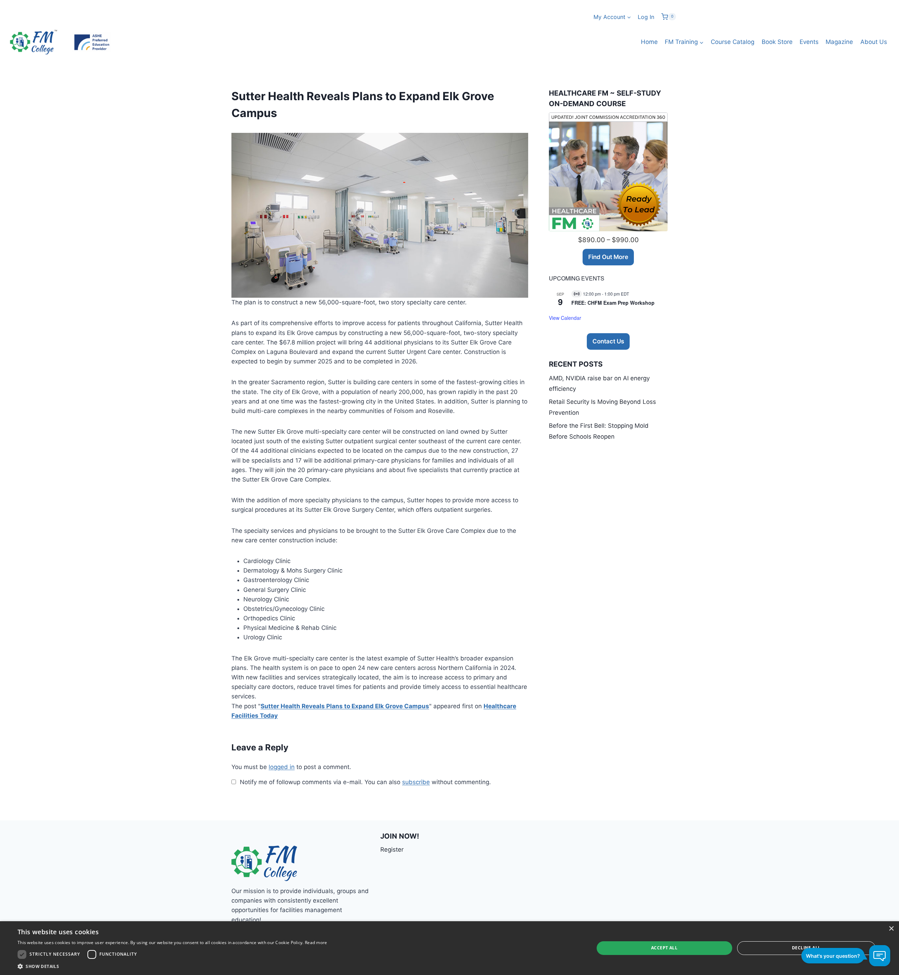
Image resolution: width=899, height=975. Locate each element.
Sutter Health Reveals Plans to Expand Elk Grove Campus (345, 706)
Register (391, 849)
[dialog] (449, 948)
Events (809, 41)
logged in (282, 766)
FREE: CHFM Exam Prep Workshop (613, 302)
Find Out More (608, 256)
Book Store (777, 41)
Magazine (839, 41)
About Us (873, 41)
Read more (316, 942)
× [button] (891, 928)
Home (649, 41)
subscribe (416, 782)
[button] (172, 966)
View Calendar (565, 317)
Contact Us (608, 341)
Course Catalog (732, 41)
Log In (646, 16)
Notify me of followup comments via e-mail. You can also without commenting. (364, 782)
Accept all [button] (664, 948)
